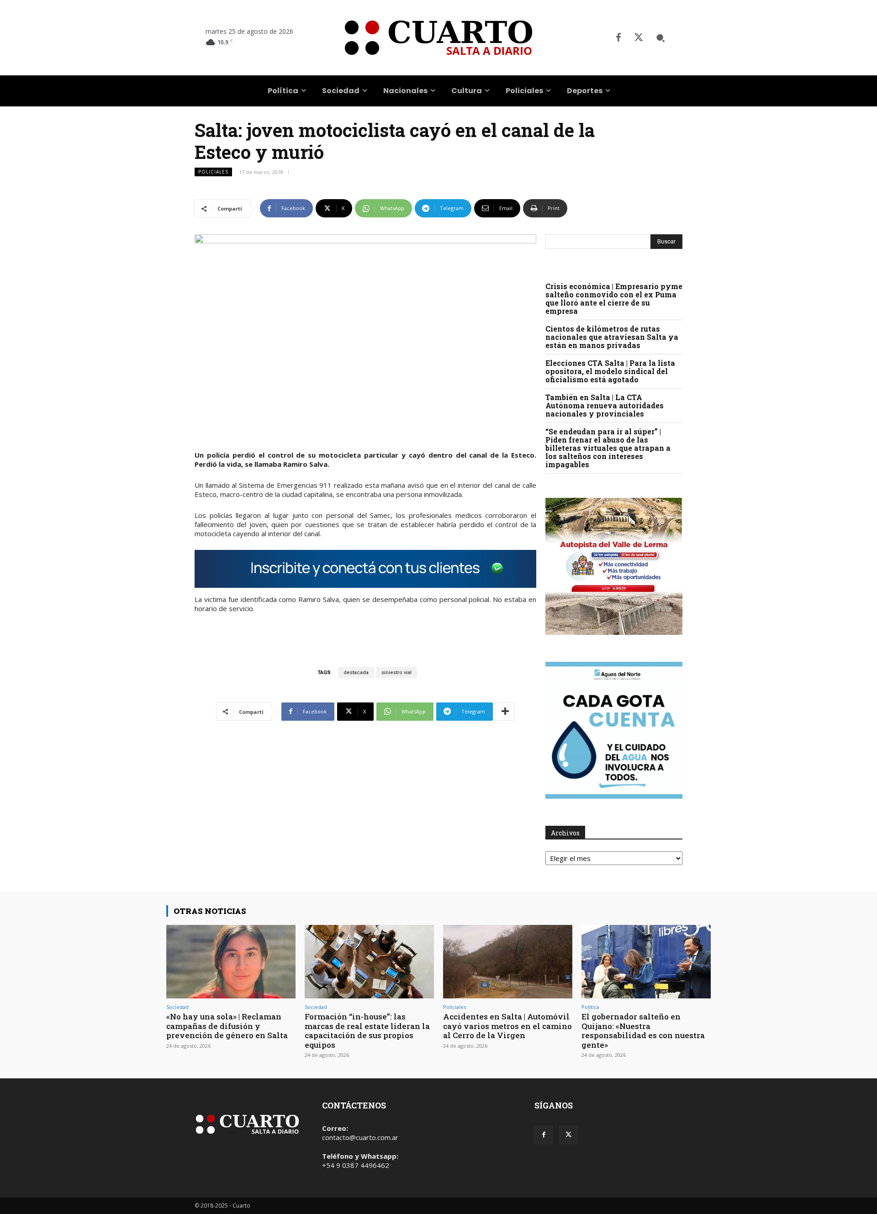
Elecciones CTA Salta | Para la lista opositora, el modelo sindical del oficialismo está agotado (610, 371)
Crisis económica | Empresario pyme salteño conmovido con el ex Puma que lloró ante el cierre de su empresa (613, 298)
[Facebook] (618, 38)
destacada (356, 673)
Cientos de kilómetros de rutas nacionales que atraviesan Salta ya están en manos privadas (611, 337)
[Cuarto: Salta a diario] (438, 37)
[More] (505, 711)
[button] (660, 38)
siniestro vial (396, 673)
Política (590, 1006)
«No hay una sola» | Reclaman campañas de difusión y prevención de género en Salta (227, 1025)
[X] (638, 38)
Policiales (213, 172)
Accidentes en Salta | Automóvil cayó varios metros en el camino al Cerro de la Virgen (507, 1025)
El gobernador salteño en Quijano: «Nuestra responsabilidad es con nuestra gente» (643, 1030)
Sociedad (177, 1006)
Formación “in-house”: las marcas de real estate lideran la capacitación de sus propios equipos (367, 1030)
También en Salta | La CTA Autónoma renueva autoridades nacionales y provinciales (604, 405)
